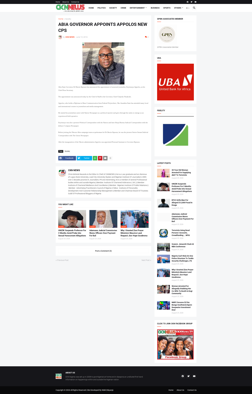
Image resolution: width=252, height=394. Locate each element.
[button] (188, 8)
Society (113, 8)
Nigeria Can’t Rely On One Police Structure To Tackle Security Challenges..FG (183, 258)
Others (177, 8)
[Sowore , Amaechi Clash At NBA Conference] (163, 247)
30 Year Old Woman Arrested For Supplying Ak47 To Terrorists (181, 172)
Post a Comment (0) (103, 251)
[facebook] (187, 2)
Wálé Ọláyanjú (107, 390)
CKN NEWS (74, 170)
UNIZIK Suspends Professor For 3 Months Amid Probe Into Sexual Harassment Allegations (72, 233)
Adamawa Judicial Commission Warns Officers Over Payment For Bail (103, 233)
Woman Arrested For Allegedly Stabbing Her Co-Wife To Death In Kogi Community (182, 290)
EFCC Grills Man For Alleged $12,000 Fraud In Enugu (182, 202)
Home (58, 2)
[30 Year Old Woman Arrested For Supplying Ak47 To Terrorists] (163, 173)
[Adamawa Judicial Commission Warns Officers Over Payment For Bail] (163, 217)
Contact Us (75, 2)
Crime (123, 8)
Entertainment (137, 8)
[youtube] (195, 2)
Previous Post (63, 260)
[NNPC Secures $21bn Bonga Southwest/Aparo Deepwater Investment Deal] (163, 305)
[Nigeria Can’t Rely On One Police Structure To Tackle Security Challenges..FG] (163, 259)
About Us (65, 2)
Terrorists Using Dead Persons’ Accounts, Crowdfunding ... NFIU (181, 232)
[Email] (105, 158)
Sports (166, 8)
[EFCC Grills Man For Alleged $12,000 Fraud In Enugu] (163, 203)
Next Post (146, 260)
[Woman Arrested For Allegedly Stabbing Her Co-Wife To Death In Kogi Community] (163, 289)
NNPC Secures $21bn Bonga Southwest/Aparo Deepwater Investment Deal (182, 306)
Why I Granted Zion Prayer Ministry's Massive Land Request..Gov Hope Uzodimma (134, 233)
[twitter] (191, 2)
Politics (102, 8)
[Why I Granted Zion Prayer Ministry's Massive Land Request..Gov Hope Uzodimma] (163, 272)
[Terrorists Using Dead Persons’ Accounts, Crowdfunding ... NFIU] (163, 233)
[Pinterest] (100, 158)
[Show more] (110, 158)
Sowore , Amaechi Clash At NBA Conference (183, 245)
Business (155, 8)
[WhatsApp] (95, 158)
